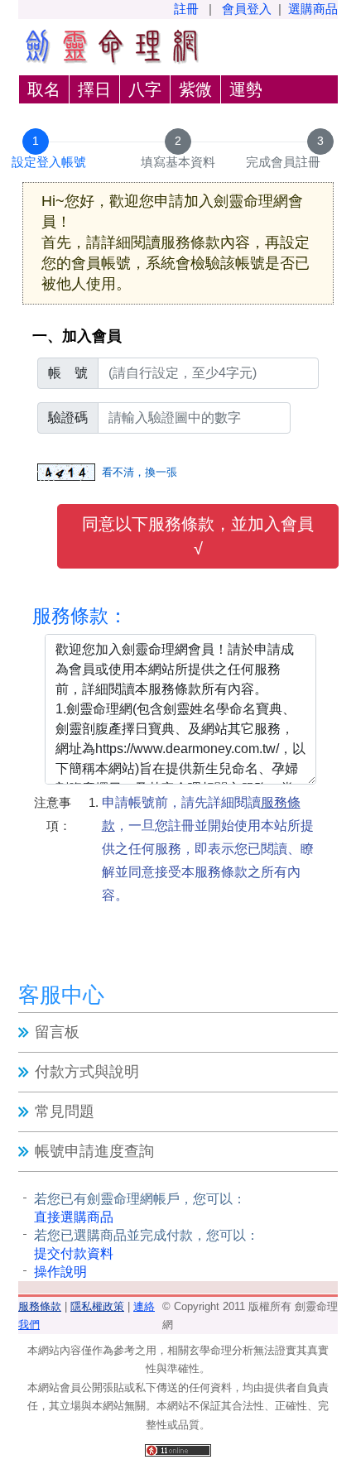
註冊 (186, 9)
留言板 (57, 1032)
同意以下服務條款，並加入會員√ (198, 536)
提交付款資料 (73, 1253)
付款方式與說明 (87, 1071)
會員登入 (247, 9)
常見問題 (64, 1111)
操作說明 (60, 1272)
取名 (43, 89)
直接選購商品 (73, 1217)
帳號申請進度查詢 (94, 1151)
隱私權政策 (97, 1306)
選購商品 (313, 9)
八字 (144, 89)
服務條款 (39, 1306)
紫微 (195, 89)
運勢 (245, 89)
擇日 (94, 89)
